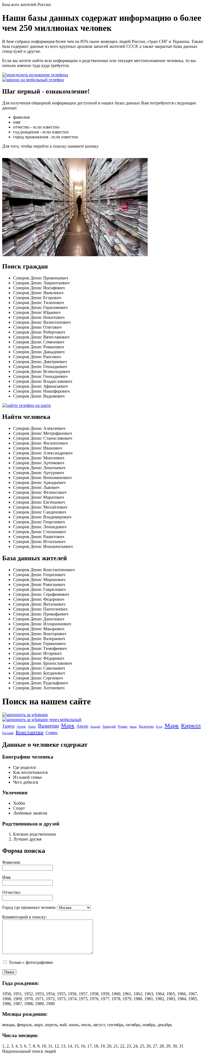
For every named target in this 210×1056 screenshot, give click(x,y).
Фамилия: (11, 862)
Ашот (32, 726)
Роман (122, 726)
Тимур (8, 726)
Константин (29, 732)
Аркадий (109, 726)
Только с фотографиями (30, 962)
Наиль (133, 726)
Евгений (7, 733)
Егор (159, 726)
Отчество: (11, 892)
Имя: (6, 877)
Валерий (95, 726)
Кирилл (191, 725)
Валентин (48, 726)
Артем (21, 726)
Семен (52, 732)
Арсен (82, 726)
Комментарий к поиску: (24, 917)
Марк (67, 725)
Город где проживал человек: (29, 907)
